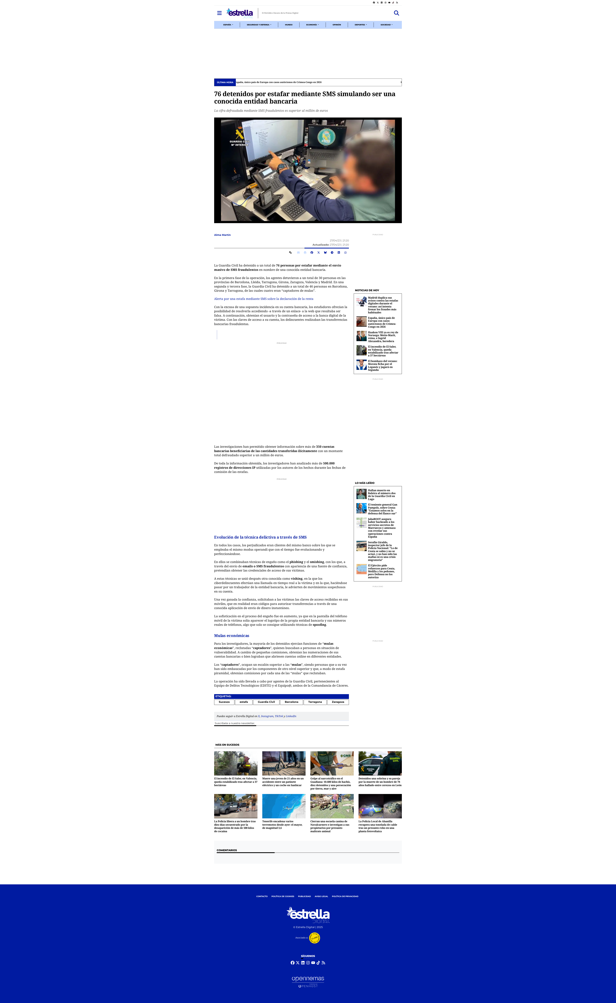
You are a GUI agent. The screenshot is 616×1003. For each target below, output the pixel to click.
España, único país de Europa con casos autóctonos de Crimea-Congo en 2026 (382, 322)
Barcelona (291, 702)
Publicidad (304, 896)
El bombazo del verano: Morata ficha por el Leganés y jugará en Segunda (382, 365)
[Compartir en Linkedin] (338, 252)
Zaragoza (338, 702)
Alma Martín (222, 235)
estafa (244, 702)
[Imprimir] (305, 252)
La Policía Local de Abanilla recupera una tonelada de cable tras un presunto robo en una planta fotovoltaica (378, 826)
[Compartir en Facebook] (311, 252)
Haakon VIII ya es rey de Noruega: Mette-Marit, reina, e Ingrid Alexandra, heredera (383, 337)
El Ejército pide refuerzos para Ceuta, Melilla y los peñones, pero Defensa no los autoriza (381, 571)
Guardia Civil (266, 702)
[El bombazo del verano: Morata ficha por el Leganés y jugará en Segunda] (361, 364)
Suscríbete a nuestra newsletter (234, 723)
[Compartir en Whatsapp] (345, 252)
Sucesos (224, 702)
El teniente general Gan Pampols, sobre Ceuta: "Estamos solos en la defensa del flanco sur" (382, 509)
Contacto (262, 896)
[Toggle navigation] (219, 13)
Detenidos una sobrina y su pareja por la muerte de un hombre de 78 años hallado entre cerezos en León (380, 782)
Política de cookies (282, 896)
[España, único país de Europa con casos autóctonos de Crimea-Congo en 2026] (361, 321)
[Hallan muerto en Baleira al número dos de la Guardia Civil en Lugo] (361, 493)
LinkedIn (291, 716)
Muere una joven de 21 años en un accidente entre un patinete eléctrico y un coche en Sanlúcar (283, 782)
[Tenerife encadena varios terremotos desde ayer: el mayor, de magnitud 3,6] (284, 806)
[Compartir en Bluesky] (325, 252)
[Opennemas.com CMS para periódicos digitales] (308, 982)
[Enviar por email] (298, 252)
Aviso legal (321, 896)
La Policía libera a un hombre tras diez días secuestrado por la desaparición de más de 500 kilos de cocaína (235, 826)
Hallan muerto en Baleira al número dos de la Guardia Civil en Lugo (382, 494)
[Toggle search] (396, 13)
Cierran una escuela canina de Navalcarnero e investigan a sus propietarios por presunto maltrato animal (329, 826)
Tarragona (315, 702)
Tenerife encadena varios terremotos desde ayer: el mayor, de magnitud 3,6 (282, 825)
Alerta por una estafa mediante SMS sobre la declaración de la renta (263, 299)
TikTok (279, 716)
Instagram (267, 716)
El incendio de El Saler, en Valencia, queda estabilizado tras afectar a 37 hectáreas (283, 82)
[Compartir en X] (318, 252)
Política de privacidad (345, 896)
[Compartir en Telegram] (332, 252)
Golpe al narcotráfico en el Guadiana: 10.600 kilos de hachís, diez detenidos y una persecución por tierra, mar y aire (330, 783)
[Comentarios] (291, 252)
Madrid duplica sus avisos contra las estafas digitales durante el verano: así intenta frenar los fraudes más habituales (383, 305)
